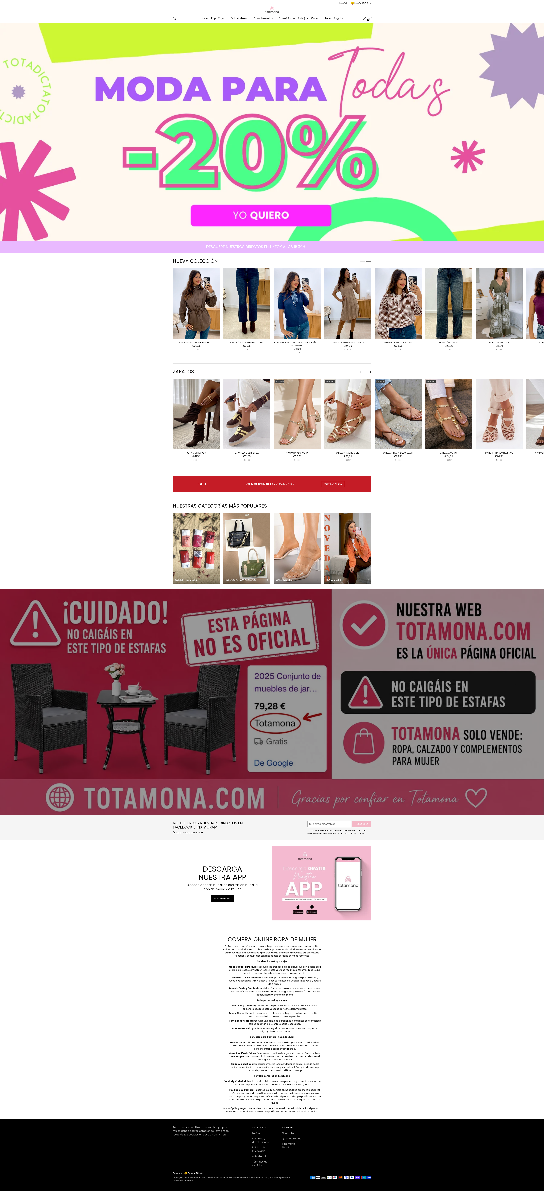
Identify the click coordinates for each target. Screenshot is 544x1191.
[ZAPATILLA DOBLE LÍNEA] (246, 414)
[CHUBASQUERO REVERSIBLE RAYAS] (196, 303)
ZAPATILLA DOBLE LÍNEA (247, 452)
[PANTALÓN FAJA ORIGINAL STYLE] (246, 303)
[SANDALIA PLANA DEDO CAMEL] (398, 414)
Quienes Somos (291, 1138)
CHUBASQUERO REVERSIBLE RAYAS (196, 342)
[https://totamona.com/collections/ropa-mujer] (272, 132)
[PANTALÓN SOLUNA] (448, 303)
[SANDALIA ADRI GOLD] (297, 414)
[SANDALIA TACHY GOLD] (347, 414)
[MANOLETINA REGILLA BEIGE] (499, 414)
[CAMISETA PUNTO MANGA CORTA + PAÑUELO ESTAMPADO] (297, 303)
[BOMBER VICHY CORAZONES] (398, 303)
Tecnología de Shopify (183, 1180)
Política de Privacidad (258, 1149)
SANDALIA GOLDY (448, 452)
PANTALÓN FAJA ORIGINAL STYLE (246, 342)
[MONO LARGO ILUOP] (499, 303)
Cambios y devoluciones (260, 1140)
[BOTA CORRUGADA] (196, 414)
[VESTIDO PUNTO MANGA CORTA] (347, 303)
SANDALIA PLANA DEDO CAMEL (398, 452)
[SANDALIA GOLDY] (448, 414)
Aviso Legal (259, 1156)
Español (343, 3)
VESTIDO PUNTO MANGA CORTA (347, 342)
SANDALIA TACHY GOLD (348, 452)
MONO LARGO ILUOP (499, 342)
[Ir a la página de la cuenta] (363, 18)
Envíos (256, 1133)
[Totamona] (272, 9)
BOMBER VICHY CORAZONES (398, 342)
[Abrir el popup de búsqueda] (174, 18)
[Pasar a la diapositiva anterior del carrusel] (362, 261)
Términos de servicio (259, 1163)
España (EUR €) (361, 3)
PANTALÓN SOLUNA (448, 342)
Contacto (288, 1133)
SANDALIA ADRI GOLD (297, 452)
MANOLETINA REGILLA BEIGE (499, 452)
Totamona (195, 1177)
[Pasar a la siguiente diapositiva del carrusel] (368, 261)
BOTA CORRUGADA (196, 452)
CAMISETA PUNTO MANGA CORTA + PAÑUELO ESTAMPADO (297, 344)
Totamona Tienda (288, 1145)
